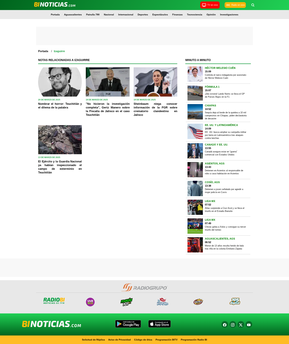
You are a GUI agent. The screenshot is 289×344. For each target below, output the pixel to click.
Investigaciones (229, 14)
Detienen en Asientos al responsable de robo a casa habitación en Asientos (224, 172)
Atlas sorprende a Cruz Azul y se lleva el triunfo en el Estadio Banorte (224, 209)
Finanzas (177, 14)
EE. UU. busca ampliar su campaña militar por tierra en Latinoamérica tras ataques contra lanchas (225, 135)
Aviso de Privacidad (119, 339)
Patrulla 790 (93, 14)
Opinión (211, 14)
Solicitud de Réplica (93, 339)
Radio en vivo (238, 5)
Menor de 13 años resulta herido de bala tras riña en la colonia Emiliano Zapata (224, 247)
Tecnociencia (194, 14)
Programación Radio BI (194, 339)
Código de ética (143, 339)
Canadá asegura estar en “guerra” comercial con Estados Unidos (221, 153)
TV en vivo (212, 5)
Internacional (125, 14)
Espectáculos (160, 14)
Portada (55, 14)
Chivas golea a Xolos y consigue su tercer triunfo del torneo (225, 228)
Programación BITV (166, 339)
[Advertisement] (144, 35)
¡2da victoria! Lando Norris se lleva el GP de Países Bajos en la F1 (225, 95)
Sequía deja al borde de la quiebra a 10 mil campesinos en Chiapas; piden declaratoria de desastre (226, 115)
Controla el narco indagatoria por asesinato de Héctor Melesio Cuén (225, 76)
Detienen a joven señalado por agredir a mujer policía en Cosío (224, 190)
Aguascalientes (73, 14)
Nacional (109, 14)
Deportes (143, 14)
